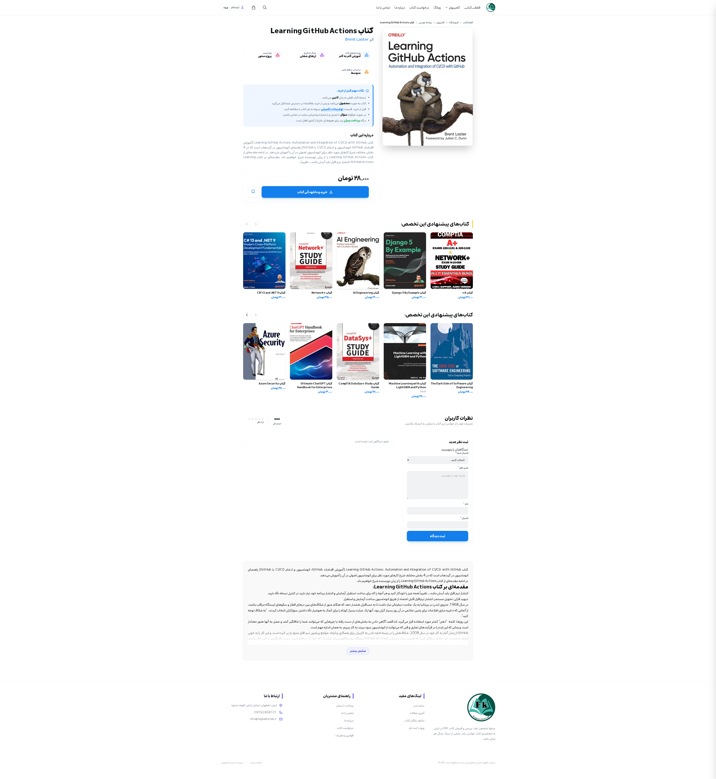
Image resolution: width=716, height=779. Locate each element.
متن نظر (463, 467)
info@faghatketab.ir (263, 719)
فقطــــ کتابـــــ (472, 7)
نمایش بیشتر (358, 651)
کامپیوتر (454, 7)
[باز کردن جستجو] (265, 7)
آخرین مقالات (417, 713)
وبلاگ (437, 7)
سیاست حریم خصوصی (232, 762)
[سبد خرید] (253, 7)
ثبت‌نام (235, 7)
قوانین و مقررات (344, 735)
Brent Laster (357, 39)
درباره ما (400, 7)
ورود (225, 7)
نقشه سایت (256, 762)
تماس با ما (383, 7)
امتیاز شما (461, 453)
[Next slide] (247, 315)
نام (465, 503)
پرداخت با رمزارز (345, 706)
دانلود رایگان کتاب (414, 721)
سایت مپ (418, 706)
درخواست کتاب (419, 7)
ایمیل (464, 518)
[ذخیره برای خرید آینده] (253, 192)
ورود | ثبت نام (416, 728)
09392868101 (265, 712)
